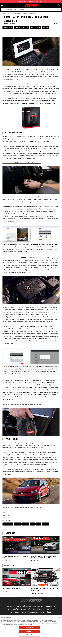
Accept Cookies (29, 627)
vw (23, 28)
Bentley (38, 28)
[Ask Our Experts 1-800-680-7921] (5, 5)
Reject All (29, 631)
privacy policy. (29, 624)
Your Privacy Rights (29, 635)
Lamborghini (45, 28)
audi (27, 28)
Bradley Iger (5, 515)
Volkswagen (17, 28)
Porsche (32, 28)
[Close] (59, 617)
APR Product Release (8, 28)
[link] (16, 545)
